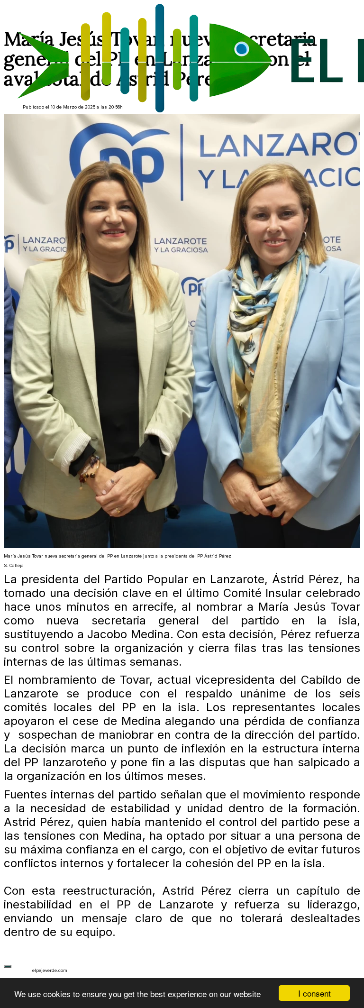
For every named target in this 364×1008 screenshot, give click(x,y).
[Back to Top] (7, 966)
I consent (314, 993)
